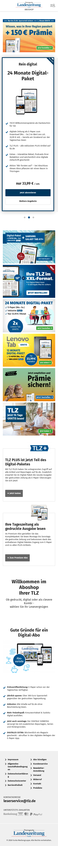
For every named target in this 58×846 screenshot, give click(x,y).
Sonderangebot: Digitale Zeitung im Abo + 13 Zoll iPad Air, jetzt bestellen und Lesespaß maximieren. (29, 281)
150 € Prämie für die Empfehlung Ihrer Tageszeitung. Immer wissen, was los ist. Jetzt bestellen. (29, 384)
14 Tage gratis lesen (29, 419)
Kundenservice (40, 763)
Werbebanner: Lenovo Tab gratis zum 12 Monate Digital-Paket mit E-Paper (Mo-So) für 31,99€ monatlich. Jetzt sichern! (29, 350)
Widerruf (37, 779)
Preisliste (37, 788)
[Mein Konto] (52, 7)
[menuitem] (52, 5)
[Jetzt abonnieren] (28, 101)
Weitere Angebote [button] (28, 201)
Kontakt (37, 783)
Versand (37, 775)
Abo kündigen (40, 759)
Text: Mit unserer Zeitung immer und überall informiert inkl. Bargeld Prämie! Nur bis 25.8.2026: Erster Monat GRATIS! (29, 35)
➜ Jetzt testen (14, 493)
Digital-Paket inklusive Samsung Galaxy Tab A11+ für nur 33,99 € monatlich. (29, 246)
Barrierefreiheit (15, 785)
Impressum (13, 759)
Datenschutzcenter (17, 781)
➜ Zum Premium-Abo (17, 557)
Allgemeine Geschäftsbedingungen (17, 766)
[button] (24, 217)
